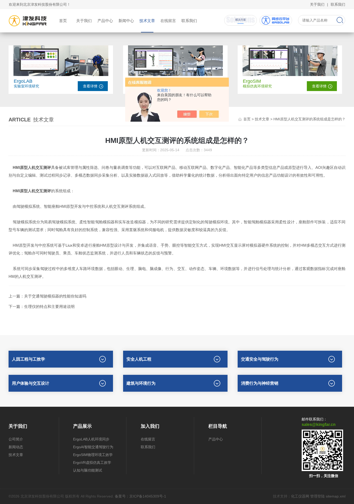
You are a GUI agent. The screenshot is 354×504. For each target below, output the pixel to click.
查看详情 (90, 86)
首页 (63, 20)
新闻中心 (126, 20)
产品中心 (105, 20)
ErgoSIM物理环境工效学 (93, 455)
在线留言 (168, 20)
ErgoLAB (23, 81)
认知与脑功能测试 (87, 470)
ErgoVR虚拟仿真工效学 (92, 462)
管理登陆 (317, 496)
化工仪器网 (300, 496)
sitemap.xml (335, 496)
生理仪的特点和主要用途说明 (49, 306)
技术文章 (147, 20)
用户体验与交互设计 (30, 383)
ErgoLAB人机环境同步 (91, 439)
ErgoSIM (252, 81)
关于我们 (317, 4)
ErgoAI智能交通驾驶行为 (93, 447)
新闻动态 (16, 447)
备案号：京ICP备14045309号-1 (140, 496)
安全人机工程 (138, 359)
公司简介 (16, 439)
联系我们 (338, 4)
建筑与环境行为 (140, 383)
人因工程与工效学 (28, 359)
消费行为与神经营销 (259, 383)
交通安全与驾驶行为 (259, 359)
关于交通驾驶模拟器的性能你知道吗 (55, 296)
